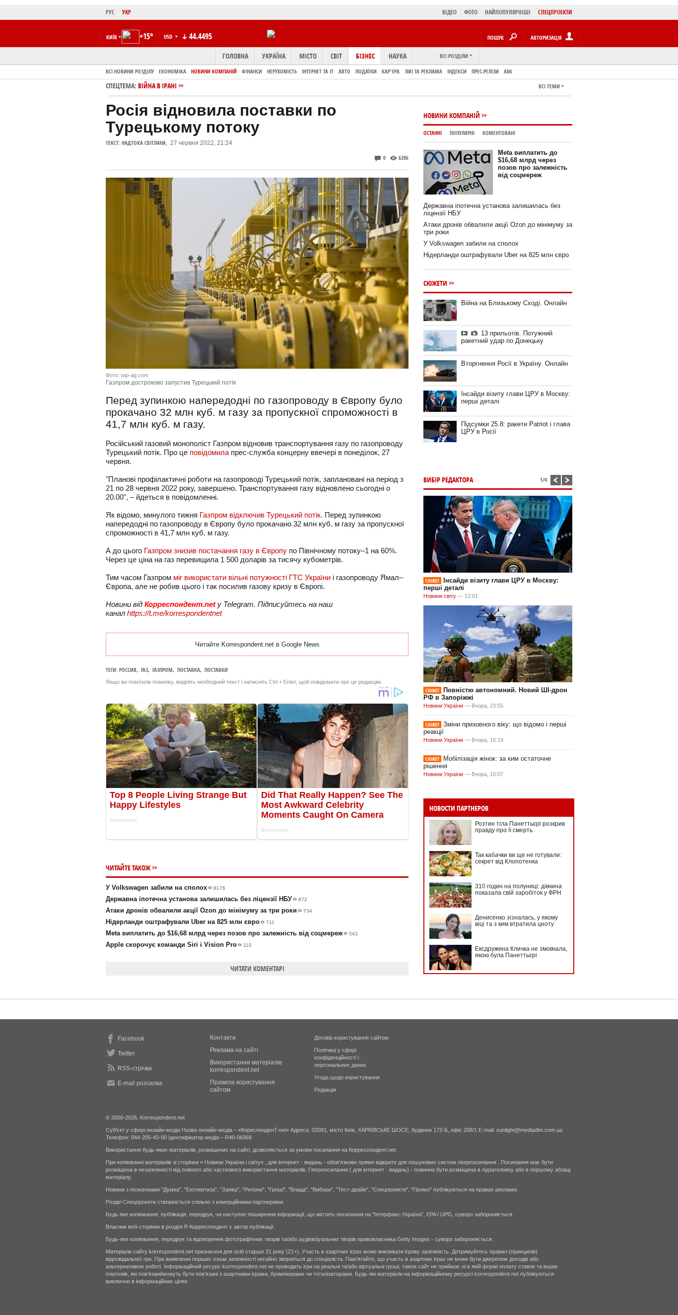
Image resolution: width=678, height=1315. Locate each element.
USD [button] (169, 36)
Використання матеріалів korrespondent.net (246, 1066)
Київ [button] (111, 37)
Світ (336, 56)
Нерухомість (282, 71)
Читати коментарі (257, 968)
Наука (398, 56)
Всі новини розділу (130, 71)
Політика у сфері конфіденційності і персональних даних (340, 1057)
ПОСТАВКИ (216, 669)
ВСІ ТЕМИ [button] (549, 86)
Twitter (126, 1053)
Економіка (172, 71)
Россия (127, 669)
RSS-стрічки (135, 1068)
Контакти (223, 1037)
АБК (508, 71)
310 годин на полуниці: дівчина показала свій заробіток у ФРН (518, 889)
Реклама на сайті (234, 1050)
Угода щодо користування (347, 1077)
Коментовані (498, 132)
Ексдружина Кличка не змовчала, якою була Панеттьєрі (521, 952)
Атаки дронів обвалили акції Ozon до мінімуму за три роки (209, 910)
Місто (308, 56)
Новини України (443, 706)
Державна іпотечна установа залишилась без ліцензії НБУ (206, 899)
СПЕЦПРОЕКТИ (555, 12)
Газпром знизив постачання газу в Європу (215, 550)
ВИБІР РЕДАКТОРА (448, 479)
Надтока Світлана (144, 142)
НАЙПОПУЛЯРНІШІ (508, 12)
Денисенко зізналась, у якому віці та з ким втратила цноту (516, 920)
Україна (273, 56)
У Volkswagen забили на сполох (165, 887)
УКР (126, 12)
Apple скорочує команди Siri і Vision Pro (179, 944)
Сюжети (435, 283)
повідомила (209, 452)
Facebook (131, 1038)
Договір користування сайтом (351, 1038)
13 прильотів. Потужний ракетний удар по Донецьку (506, 336)
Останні (432, 132)
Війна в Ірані (157, 85)
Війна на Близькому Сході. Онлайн (514, 303)
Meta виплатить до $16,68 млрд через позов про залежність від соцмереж (232, 933)
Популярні (462, 132)
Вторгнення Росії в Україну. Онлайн (514, 363)
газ (144, 669)
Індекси (457, 71)
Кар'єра (391, 71)
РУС (110, 12)
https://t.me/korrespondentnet (174, 613)
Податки (366, 71)
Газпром (162, 669)
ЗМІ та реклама (423, 71)
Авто (344, 71)
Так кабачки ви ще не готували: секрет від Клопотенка (518, 858)
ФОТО (470, 12)
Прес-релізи (485, 71)
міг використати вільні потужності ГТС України (252, 577)
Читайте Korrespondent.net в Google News (257, 644)
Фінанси (252, 71)
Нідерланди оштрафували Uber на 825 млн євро (190, 921)
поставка (188, 669)
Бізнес (365, 56)
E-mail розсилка (140, 1083)
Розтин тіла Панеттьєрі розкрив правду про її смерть (520, 827)
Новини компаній (214, 71)
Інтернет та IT (318, 71)
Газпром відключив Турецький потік (260, 515)
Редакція (325, 1090)
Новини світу (439, 596)
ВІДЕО (449, 12)
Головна (235, 56)
